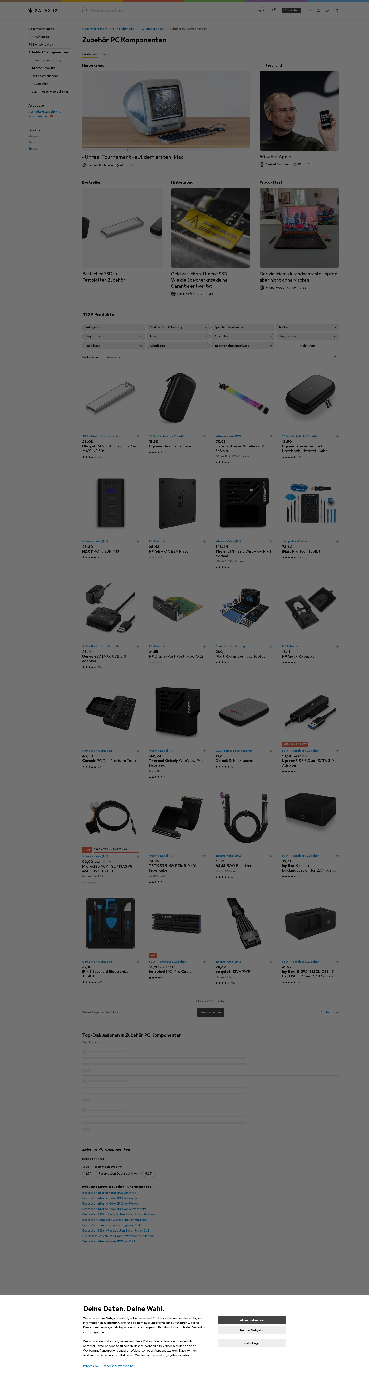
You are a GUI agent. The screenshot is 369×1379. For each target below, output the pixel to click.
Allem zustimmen (252, 1320)
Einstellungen (252, 1343)
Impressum (90, 1366)
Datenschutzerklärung (118, 1366)
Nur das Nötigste (252, 1330)
